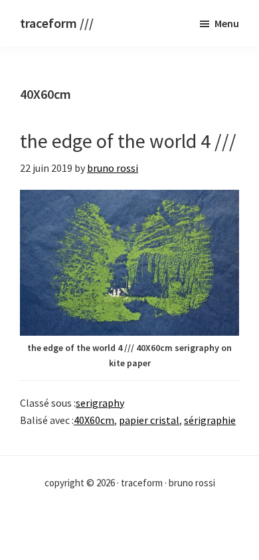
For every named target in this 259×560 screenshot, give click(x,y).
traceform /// (57, 23)
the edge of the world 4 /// (128, 140)
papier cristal (149, 420)
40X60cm (94, 420)
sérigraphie (210, 420)
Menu (227, 23)
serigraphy (100, 402)
